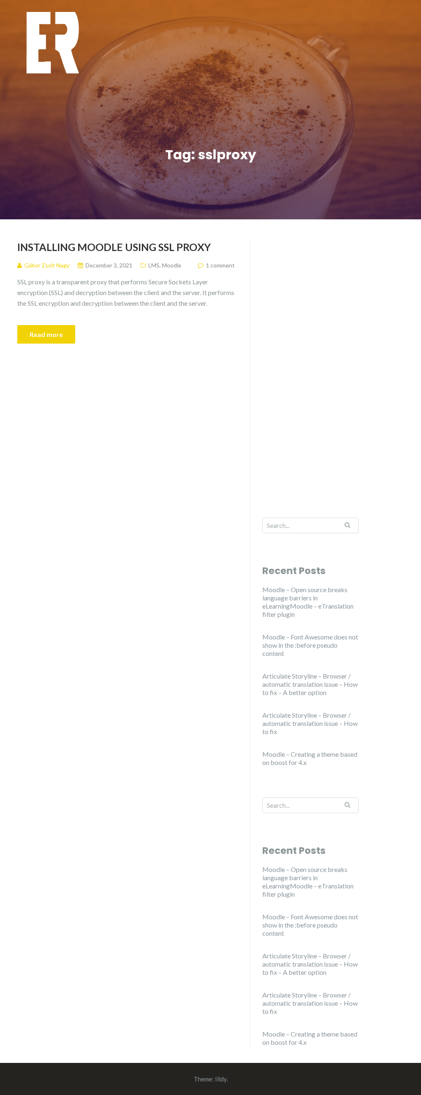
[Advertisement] (310, 363)
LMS (154, 265)
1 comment (220, 265)
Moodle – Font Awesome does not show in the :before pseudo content (310, 645)
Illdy (221, 1079)
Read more (46, 334)
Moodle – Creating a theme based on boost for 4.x (309, 758)
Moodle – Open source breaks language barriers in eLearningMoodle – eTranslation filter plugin (308, 602)
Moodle (171, 265)
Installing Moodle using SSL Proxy (114, 247)
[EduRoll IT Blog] (52, 42)
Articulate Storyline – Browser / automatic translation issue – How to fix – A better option (310, 684)
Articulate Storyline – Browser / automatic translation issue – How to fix (310, 723)
